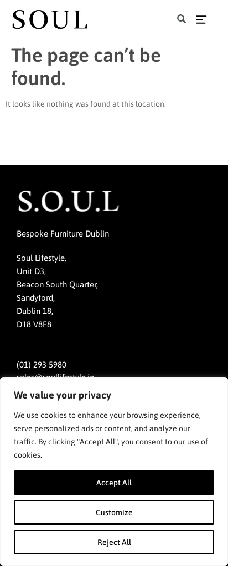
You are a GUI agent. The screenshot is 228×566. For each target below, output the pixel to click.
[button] (181, 19)
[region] (114, 471)
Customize (114, 512)
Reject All (114, 542)
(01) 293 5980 (41, 364)
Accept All (114, 482)
